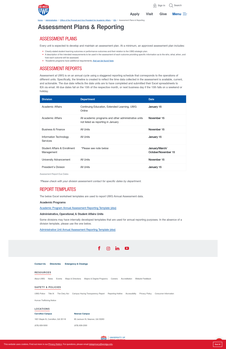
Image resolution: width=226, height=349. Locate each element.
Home (40, 20)
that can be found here (103, 60)
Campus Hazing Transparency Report (88, 293)
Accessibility (131, 293)
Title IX (51, 293)
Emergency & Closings (76, 263)
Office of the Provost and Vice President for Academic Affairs (85, 20)
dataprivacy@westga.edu (101, 344)
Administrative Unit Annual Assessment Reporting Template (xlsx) (77, 229)
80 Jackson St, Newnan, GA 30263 (89, 319)
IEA (114, 20)
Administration (51, 20)
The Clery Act (63, 293)
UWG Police (40, 293)
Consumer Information (164, 293)
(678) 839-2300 (80, 325)
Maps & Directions (73, 278)
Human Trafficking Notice (45, 300)
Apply (134, 13)
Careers (114, 278)
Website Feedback (143, 278)
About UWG (40, 278)
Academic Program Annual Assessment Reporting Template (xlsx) (78, 207)
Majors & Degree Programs (96, 278)
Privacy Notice (55, 344)
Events (59, 278)
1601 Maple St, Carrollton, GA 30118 (50, 319)
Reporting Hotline (115, 293)
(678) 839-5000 (41, 325)
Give (163, 13)
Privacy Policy (145, 293)
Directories (55, 263)
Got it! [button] (218, 344)
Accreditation (126, 278)
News (50, 278)
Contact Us (40, 263)
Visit (149, 13)
